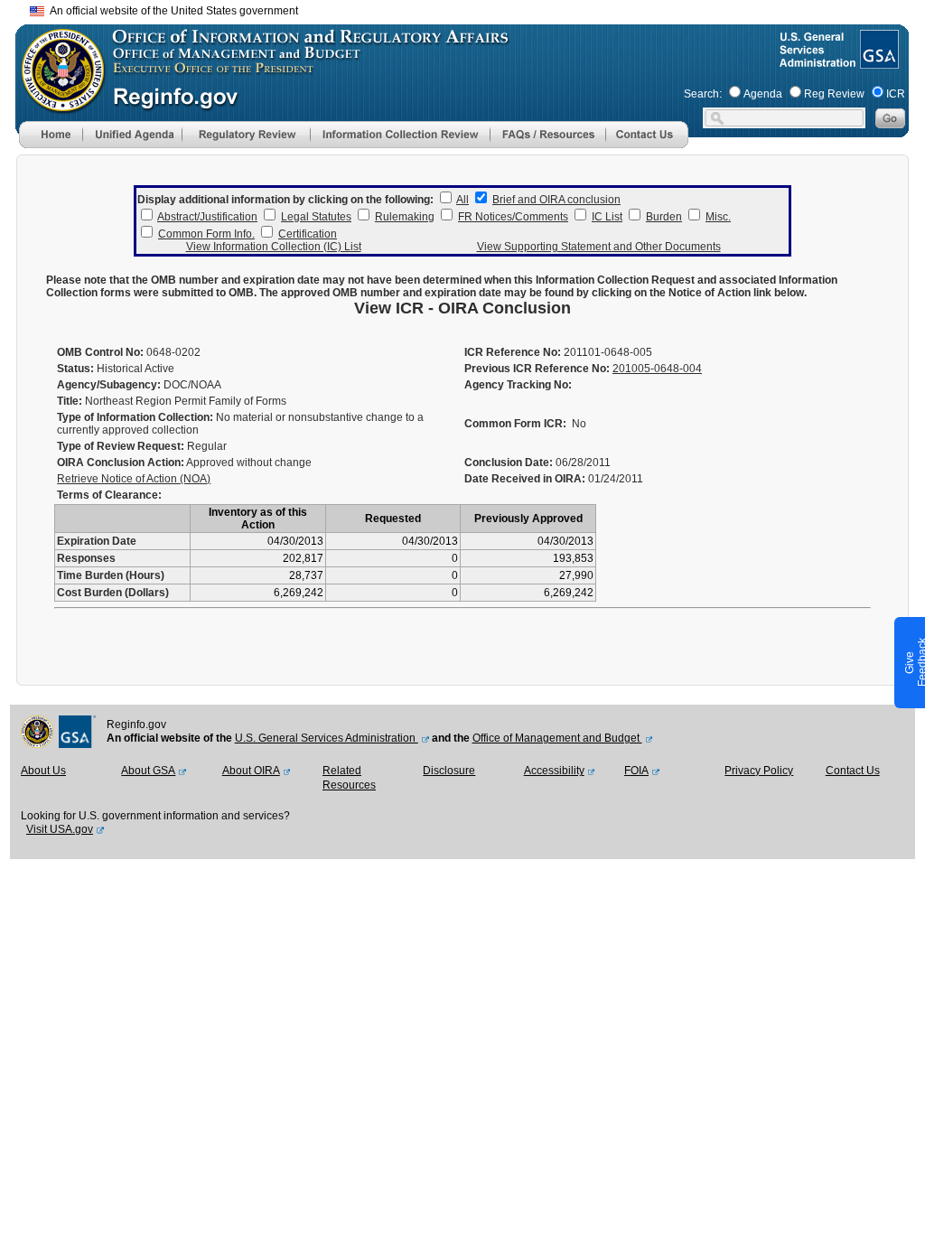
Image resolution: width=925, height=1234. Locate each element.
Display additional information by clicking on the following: (285, 199)
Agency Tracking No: (518, 385)
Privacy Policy (758, 770)
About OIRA (251, 770)
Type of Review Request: (120, 446)
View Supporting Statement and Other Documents (599, 246)
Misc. (718, 216)
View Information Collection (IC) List (273, 246)
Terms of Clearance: (109, 495)
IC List (607, 216)
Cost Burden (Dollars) (113, 592)
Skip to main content (473, 8)
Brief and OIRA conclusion (556, 199)
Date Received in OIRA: (526, 478)
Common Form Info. (206, 234)
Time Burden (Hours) (110, 575)
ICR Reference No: (512, 352)
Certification (307, 234)
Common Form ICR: (515, 423)
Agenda (762, 94)
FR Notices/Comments (513, 216)
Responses (86, 558)
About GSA (148, 770)
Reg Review (834, 94)
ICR (895, 94)
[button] (132, 134)
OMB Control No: (100, 352)
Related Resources (349, 777)
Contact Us (853, 770)
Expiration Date (96, 541)
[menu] (132, 134)
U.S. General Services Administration (326, 738)
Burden (664, 216)
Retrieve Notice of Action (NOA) (133, 478)
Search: (703, 94)
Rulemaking (404, 216)
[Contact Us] (646, 144)
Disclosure (449, 770)
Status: (75, 368)
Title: (69, 401)
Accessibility (554, 770)
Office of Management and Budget (557, 738)
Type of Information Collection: (135, 417)
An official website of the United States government (171, 11)
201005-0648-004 (657, 368)
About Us (43, 770)
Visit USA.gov (59, 829)
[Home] (50, 144)
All (462, 199)
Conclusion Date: (508, 462)
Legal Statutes (316, 216)
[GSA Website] (877, 61)
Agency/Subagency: (109, 385)
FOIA (636, 770)
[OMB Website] (56, 104)
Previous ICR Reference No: (537, 368)
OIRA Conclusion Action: (120, 462)
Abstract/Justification (207, 216)
